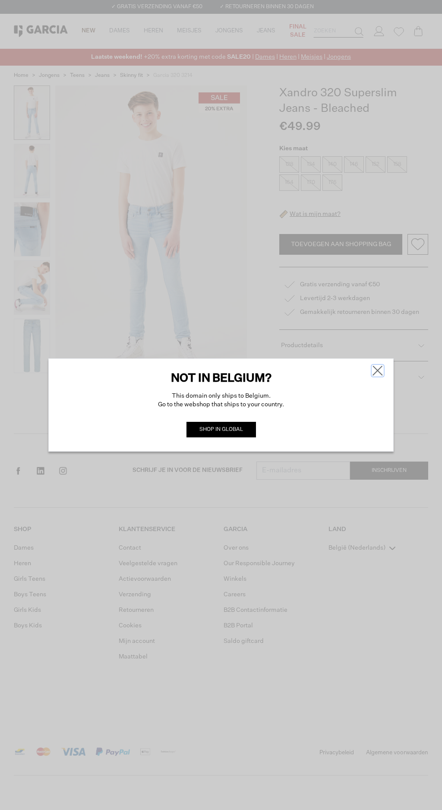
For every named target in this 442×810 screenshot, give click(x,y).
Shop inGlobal (221, 429)
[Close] (378, 371)
